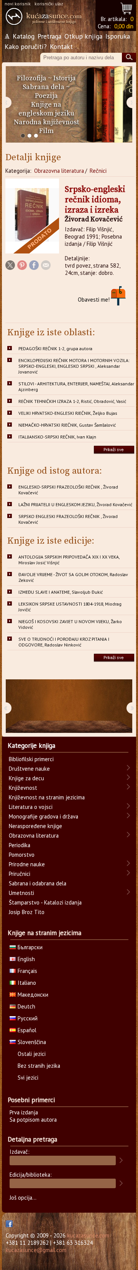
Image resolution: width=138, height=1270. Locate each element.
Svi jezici (28, 1077)
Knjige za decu (26, 778)
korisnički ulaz (48, 3)
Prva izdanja (24, 1112)
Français (27, 970)
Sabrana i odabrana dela (37, 883)
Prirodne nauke (27, 864)
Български (30, 947)
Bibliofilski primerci (31, 759)
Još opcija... (23, 1197)
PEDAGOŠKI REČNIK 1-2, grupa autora (55, 348)
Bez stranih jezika (39, 1065)
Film (46, 131)
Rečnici (98, 170)
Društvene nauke (29, 768)
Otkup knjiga (83, 36)
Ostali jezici (32, 1053)
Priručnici (19, 873)
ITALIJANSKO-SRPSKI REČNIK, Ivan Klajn (57, 437)
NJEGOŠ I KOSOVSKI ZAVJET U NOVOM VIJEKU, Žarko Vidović (70, 624)
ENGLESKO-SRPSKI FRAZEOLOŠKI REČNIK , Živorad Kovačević (68, 489)
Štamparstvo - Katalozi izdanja (45, 902)
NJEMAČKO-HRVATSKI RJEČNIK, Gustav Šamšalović (67, 425)
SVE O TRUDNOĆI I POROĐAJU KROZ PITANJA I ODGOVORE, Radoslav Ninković (63, 642)
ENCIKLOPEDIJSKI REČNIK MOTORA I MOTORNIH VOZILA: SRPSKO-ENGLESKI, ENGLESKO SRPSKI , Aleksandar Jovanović (74, 366)
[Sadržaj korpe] (126, 7)
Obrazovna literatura (59, 170)
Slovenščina (32, 1042)
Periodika (19, 845)
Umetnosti (21, 892)
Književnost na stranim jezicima (47, 797)
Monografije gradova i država (43, 816)
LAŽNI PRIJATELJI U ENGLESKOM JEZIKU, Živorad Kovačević (75, 504)
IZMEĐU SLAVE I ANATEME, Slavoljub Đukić (60, 592)
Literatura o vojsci (31, 806)
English (26, 959)
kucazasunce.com (88, 1235)
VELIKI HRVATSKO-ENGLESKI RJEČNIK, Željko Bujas (67, 413)
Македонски (33, 994)
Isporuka (117, 36)
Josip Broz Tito (26, 912)
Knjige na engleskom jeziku (46, 109)
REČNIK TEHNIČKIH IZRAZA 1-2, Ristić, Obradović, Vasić (72, 401)
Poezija (46, 95)
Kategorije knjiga (31, 745)
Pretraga (49, 36)
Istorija (64, 78)
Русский (28, 1018)
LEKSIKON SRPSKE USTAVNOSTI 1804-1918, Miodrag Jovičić (70, 606)
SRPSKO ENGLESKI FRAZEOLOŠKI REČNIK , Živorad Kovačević (68, 519)
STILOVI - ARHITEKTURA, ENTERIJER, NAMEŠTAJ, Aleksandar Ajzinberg (76, 386)
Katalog (23, 36)
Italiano (27, 982)
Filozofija (31, 78)
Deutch (26, 1006)
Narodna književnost (46, 122)
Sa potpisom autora (33, 1119)
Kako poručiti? (26, 46)
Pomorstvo (21, 854)
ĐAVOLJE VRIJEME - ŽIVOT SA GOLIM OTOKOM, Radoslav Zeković (73, 577)
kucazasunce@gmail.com (36, 1250)
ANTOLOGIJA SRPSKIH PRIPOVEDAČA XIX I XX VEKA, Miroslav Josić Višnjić (69, 559)
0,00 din (123, 26)
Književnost (23, 787)
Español (27, 1030)
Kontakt (61, 46)
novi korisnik (18, 3)
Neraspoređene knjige (35, 826)
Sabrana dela (43, 87)
